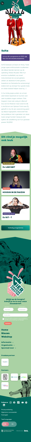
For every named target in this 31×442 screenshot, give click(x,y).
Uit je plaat (6, 188)
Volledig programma (15, 228)
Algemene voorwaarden (9, 412)
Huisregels (4, 415)
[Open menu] (27, 2)
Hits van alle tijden (8, 163)
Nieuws (5, 333)
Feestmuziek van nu (8, 213)
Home (4, 330)
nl (5, 424)
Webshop (6, 337)
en (12, 424)
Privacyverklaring (6, 409)
